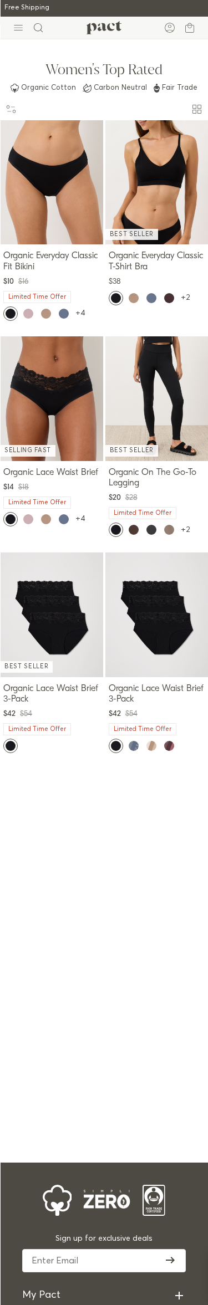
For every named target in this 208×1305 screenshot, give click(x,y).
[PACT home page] (104, 27)
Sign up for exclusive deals (104, 1238)
